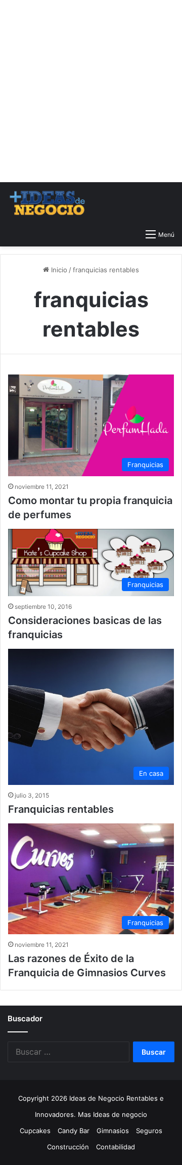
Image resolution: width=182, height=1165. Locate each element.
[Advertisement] (91, 91)
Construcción (68, 1147)
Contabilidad (115, 1147)
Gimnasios (113, 1131)
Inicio (58, 270)
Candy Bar (73, 1131)
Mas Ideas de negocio (112, 1114)
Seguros (149, 1131)
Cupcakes (35, 1131)
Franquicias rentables (61, 809)
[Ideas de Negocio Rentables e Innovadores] (48, 203)
